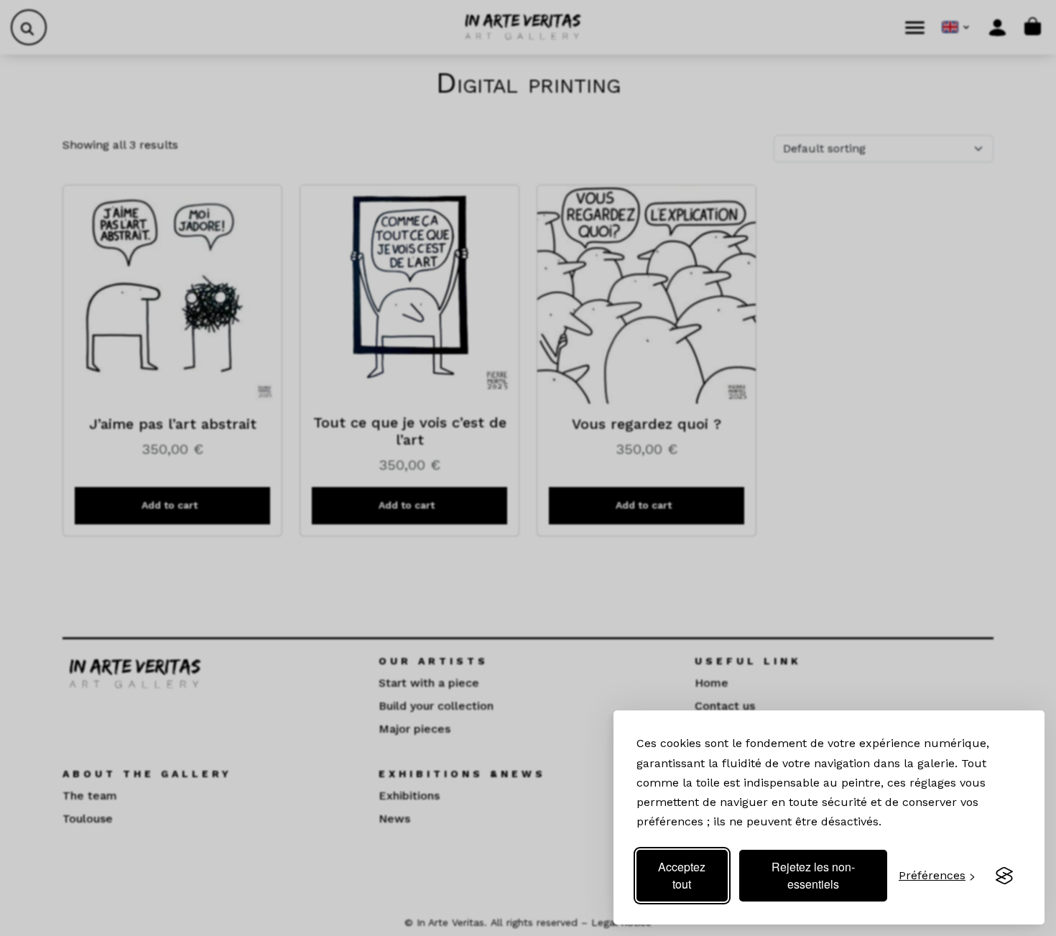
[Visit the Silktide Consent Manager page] (1004, 875)
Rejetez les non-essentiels (813, 875)
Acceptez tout (681, 875)
